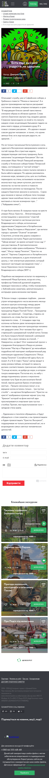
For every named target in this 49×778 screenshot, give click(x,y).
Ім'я (5, 452)
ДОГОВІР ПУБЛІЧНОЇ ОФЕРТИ (13, 682)
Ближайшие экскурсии (24, 502)
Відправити (14, 483)
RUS (41, 4)
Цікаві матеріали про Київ (13, 14)
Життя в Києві (9, 16)
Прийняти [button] (24, 773)
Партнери (4, 679)
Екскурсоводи (35, 679)
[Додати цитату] (4, 465)
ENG (45, 4)
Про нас (25, 679)
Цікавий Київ (6, 11)
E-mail (6, 457)
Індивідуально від (24, 536)
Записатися (39, 530)
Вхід (25, 4)
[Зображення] (9, 465)
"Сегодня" (18, 78)
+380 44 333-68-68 (11, 750)
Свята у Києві (8, 22)
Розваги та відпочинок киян (14, 19)
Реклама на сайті (15, 679)
